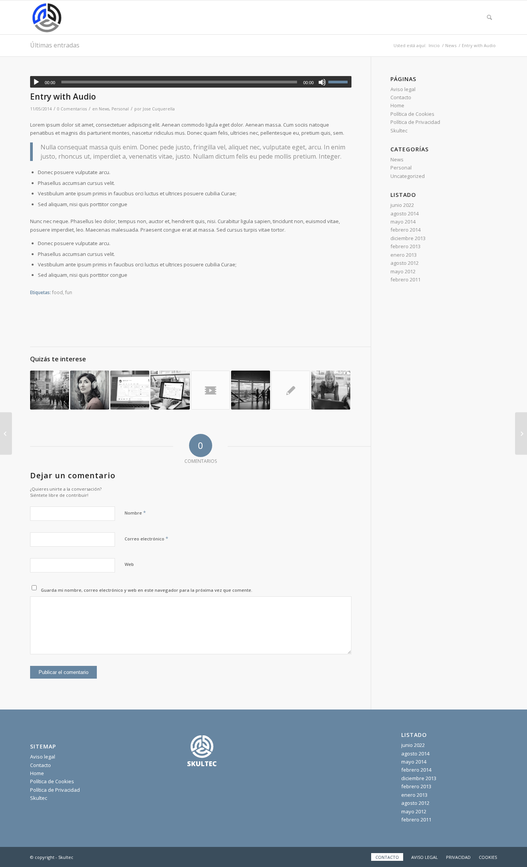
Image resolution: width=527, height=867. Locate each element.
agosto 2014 (404, 213)
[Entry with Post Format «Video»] (210, 390)
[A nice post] (250, 390)
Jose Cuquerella (159, 109)
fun (68, 292)
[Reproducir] (36, 82)
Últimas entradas (54, 45)
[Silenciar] (322, 82)
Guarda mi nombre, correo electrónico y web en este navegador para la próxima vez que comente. (146, 590)
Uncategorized (407, 176)
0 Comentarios (72, 109)
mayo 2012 (403, 271)
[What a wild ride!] (330, 390)
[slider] (339, 82)
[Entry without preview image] (290, 390)
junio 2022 (402, 205)
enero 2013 (403, 254)
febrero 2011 (405, 279)
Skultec (398, 130)
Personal (120, 109)
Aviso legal (403, 89)
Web (129, 564)
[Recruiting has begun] (169, 390)
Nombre (135, 512)
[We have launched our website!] (49, 390)
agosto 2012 (404, 262)
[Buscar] (489, 17)
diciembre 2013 (408, 238)
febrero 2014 (405, 229)
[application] (190, 82)
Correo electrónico (146, 538)
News (104, 109)
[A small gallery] (89, 390)
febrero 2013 (405, 246)
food (57, 292)
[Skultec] (47, 17)
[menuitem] (489, 17)
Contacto (400, 97)
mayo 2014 (403, 221)
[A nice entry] (129, 390)
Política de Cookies (412, 113)
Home (397, 105)
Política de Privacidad (415, 122)
